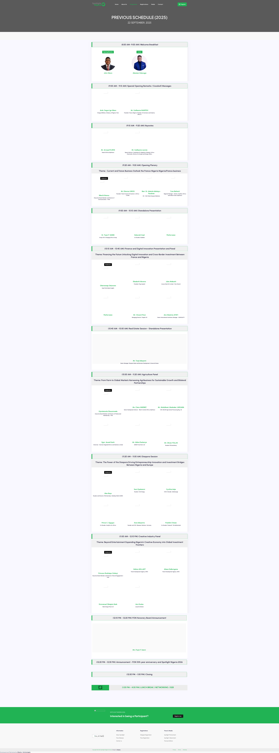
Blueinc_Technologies (24, 752)
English (100, 736)
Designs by (116, 749)
